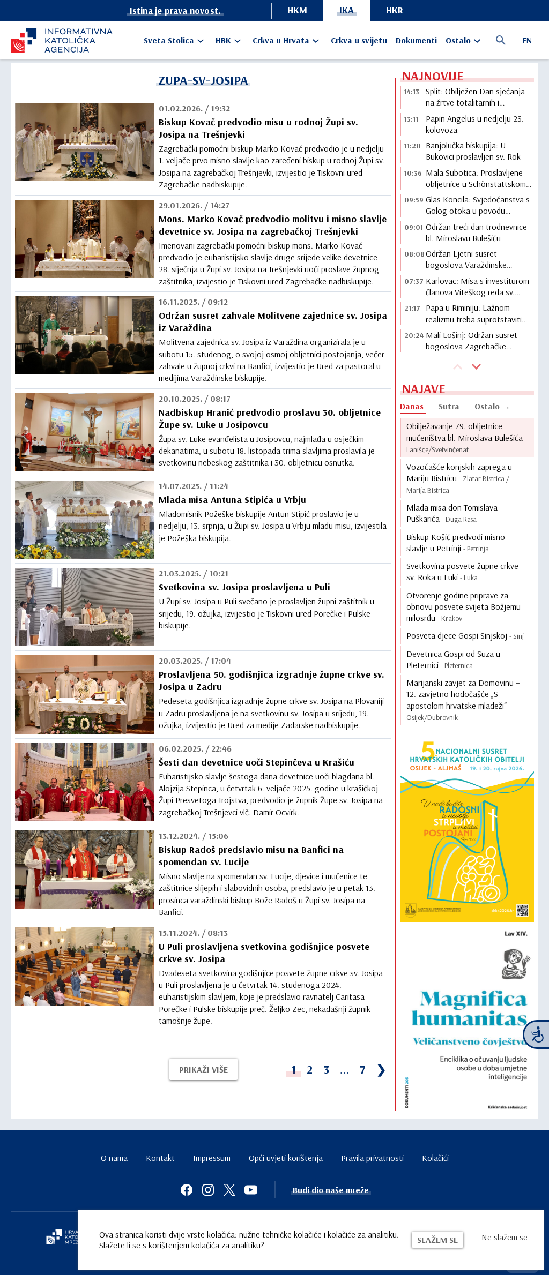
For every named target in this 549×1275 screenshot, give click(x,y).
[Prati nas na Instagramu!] (208, 1189)
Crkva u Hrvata (281, 40)
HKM (297, 10)
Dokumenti (416, 40)
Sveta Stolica (169, 40)
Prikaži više (203, 1069)
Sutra (449, 406)
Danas (412, 406)
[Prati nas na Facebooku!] (186, 1189)
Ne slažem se (504, 1237)
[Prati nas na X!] (229, 1189)
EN (527, 40)
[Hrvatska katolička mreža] (69, 1238)
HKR (394, 10)
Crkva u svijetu (359, 40)
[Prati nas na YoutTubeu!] (250, 1189)
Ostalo (458, 40)
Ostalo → (492, 406)
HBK (223, 40)
